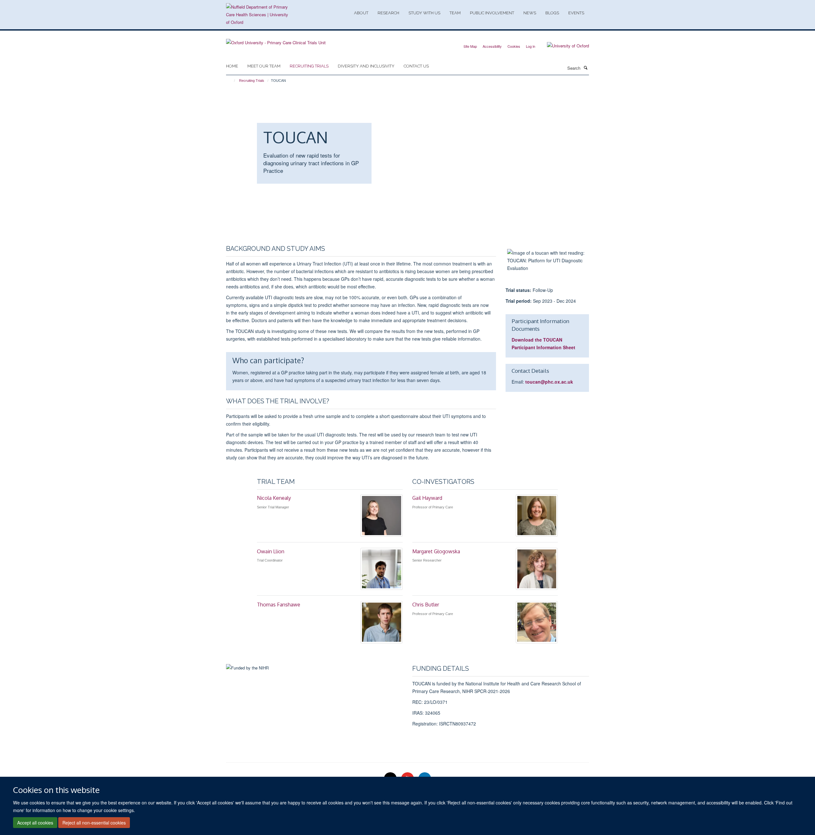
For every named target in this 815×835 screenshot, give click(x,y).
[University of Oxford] (563, 46)
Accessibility (492, 46)
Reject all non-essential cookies (94, 822)
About (361, 13)
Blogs (552, 13)
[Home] (231, 80)
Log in (530, 46)
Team (455, 13)
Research (388, 13)
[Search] (585, 67)
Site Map (470, 46)
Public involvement (492, 13)
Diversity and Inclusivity (366, 66)
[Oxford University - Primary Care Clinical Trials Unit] (276, 40)
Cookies (513, 46)
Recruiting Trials (309, 66)
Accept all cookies (35, 822)
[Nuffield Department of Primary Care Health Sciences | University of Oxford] (258, 14)
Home (232, 66)
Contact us (416, 66)
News (529, 13)
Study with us (424, 13)
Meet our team (263, 66)
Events (576, 13)
